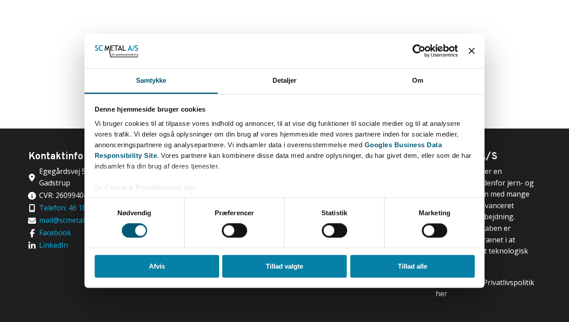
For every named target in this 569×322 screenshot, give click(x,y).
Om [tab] (417, 80)
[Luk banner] (472, 51)
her (190, 187)
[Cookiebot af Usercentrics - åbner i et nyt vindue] (419, 51)
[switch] (234, 230)
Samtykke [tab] (151, 80)
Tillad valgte (284, 266)
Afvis (157, 266)
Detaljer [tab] (284, 80)
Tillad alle (412, 266)
